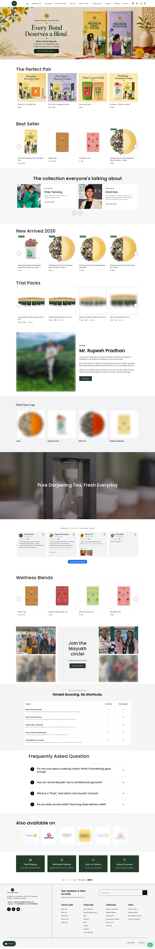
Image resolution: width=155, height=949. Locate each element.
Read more (53, 552)
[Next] (136, 146)
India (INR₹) (130, 942)
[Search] (141, 3)
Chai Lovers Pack (85, 104)
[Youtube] (18, 909)
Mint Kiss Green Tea (86, 612)
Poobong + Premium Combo (120, 104)
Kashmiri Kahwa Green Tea (58, 612)
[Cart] (145, 3)
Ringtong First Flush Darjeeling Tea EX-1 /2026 (122, 266)
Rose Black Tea (84, 158)
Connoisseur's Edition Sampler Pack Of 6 (31, 318)
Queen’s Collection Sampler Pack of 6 (92, 317)
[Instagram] (13, 909)
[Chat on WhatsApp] (150, 945)
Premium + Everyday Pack (26, 104)
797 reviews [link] (82, 880)
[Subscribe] (144, 892)
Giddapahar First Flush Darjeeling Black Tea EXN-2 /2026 (122, 159)
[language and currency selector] (133, 3)
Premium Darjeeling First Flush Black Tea (31, 159)
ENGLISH (142, 942)
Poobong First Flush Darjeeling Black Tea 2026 (92, 266)
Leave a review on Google (77, 561)
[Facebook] (9, 909)
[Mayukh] (16, 3)
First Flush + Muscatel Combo (58, 104)
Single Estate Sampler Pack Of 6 (60, 317)
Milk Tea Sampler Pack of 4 (119, 317)
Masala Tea (53, 158)
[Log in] (137, 3)
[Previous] (19, 146)
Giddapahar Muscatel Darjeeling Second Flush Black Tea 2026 (29, 266)
